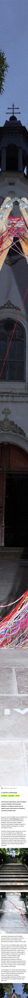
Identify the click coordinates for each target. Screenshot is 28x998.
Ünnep (17, 795)
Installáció (4, 795)
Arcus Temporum (15, 819)
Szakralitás (11, 795)
